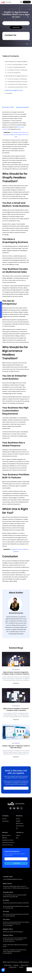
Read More (16, 683)
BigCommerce (16, 669)
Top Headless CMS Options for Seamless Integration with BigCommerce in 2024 (16, 135)
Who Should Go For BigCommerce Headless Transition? (16, 76)
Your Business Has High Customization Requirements (17, 81)
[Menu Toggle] (21, 2)
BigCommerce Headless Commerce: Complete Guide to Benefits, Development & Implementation (16, 710)
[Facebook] (17, 808)
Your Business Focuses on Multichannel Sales (17, 70)
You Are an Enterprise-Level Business (17, 79)
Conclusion (9, 93)
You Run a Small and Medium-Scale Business (17, 64)
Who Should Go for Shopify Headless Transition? (16, 61)
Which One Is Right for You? (14, 90)
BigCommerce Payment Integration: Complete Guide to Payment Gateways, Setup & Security (16, 673)
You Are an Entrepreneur (14, 72)
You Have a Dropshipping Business (16, 67)
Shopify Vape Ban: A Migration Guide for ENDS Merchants (16, 747)
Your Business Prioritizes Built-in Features (18, 87)
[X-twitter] (21, 808)
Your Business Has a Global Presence (17, 84)
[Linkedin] (10, 808)
